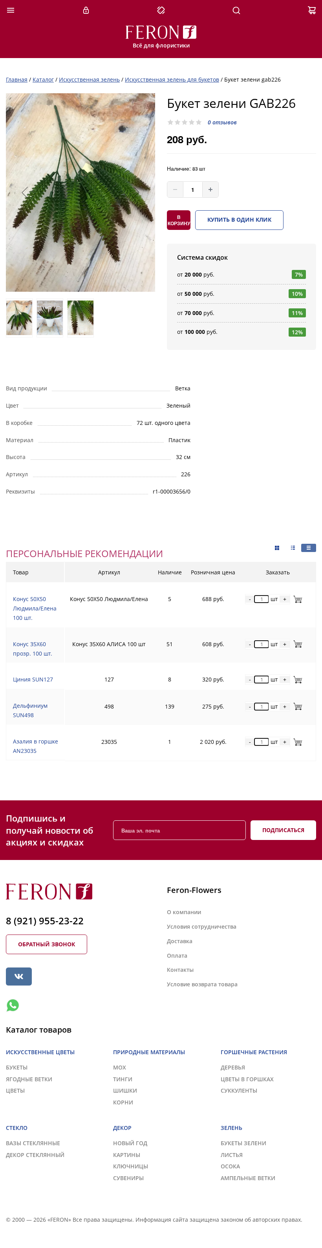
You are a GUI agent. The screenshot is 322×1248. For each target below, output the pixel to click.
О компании (184, 912)
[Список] (308, 548)
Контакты (180, 969)
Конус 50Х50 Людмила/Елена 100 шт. (35, 608)
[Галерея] (292, 548)
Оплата (177, 955)
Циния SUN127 (33, 679)
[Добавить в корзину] (296, 599)
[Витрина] (277, 548)
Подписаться (283, 830)
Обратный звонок (46, 944)
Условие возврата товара (202, 984)
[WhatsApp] (12, 1005)
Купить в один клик (239, 219)
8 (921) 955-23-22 (45, 920)
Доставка (179, 941)
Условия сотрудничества (201, 926)
